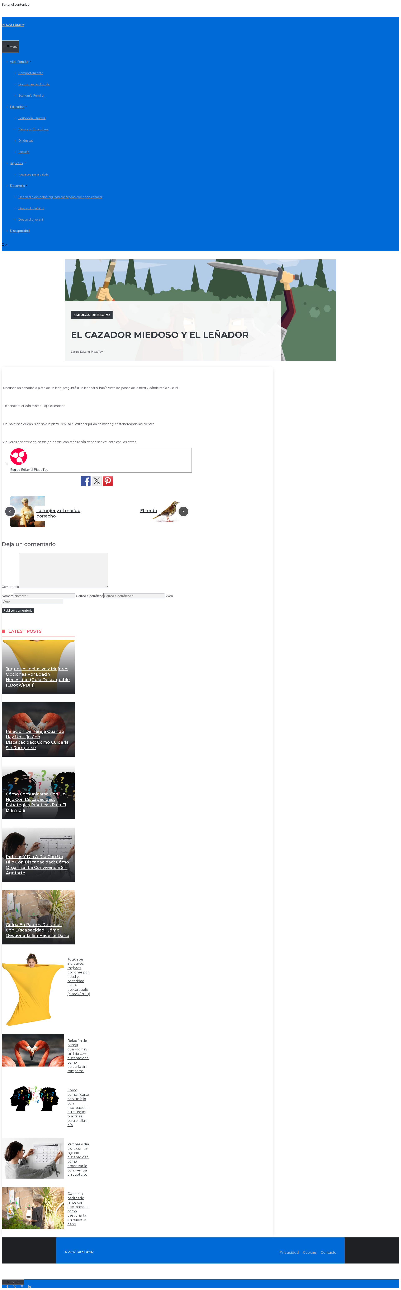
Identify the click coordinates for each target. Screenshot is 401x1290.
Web (169, 596)
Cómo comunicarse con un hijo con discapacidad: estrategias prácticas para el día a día (78, 1107)
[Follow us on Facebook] (7, 1286)
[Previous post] (10, 511)
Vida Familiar (19, 62)
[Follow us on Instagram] (22, 1286)
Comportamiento (30, 73)
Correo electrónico (89, 596)
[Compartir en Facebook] (86, 481)
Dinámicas (25, 141)
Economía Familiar (31, 95)
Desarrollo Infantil (31, 208)
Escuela (23, 152)
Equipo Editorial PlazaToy (29, 469)
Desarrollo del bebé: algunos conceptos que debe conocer (60, 197)
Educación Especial (32, 118)
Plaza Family (13, 25)
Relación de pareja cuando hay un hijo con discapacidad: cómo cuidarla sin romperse (78, 1056)
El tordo (148, 510)
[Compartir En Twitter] (97, 481)
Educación (17, 107)
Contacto (328, 1252)
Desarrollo (17, 186)
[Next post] (183, 511)
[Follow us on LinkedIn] (29, 1286)
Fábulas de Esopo (92, 315)
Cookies (310, 1252)
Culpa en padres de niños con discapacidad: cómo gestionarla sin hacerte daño (37, 930)
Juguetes (16, 163)
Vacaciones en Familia (34, 84)
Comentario (10, 586)
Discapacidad (20, 231)
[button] (5, 245)
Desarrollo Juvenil (30, 219)
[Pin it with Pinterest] (108, 481)
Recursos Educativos (33, 129)
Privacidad (289, 1252)
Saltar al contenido (15, 4)
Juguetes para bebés (33, 174)
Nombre (8, 596)
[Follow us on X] (14, 1286)
